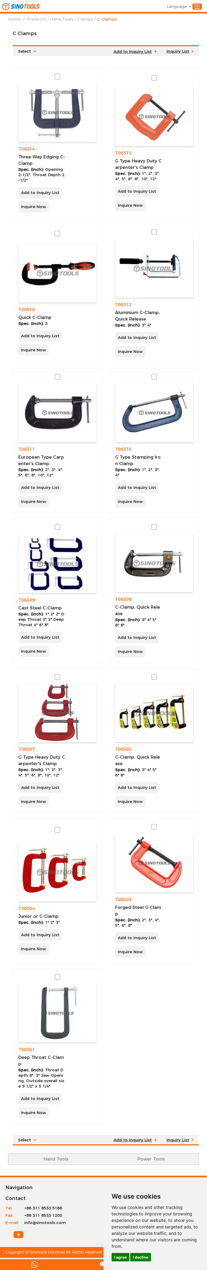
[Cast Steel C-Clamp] (57, 563)
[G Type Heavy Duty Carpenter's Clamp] (154, 116)
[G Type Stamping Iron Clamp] (154, 413)
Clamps (85, 19)
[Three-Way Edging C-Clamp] (57, 112)
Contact (15, 1198)
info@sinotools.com (45, 1222)
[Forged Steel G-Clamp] (154, 863)
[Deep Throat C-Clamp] (57, 1013)
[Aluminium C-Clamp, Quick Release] (154, 268)
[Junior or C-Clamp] (57, 871)
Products (36, 19)
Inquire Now (33, 206)
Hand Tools (61, 19)
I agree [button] (120, 1257)
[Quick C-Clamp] (57, 273)
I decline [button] (140, 1257)
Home (14, 19)
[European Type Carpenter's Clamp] (57, 413)
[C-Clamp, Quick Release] (154, 563)
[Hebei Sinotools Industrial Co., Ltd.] (21, 6)
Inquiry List (178, 51)
